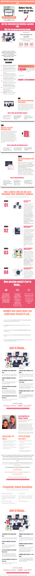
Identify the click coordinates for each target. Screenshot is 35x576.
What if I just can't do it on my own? (7, 501)
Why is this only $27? (22, 493)
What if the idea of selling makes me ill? (7, 493)
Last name (28, 71)
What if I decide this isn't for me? (23, 501)
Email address (21, 75)
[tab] (9, 494)
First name (21, 71)
